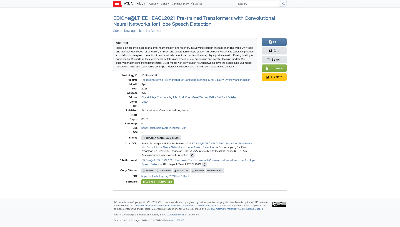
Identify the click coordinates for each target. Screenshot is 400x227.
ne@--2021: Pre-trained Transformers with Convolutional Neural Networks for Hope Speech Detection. (194, 21)
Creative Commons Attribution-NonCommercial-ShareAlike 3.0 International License (176, 205)
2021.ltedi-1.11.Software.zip (158, 181)
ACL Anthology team (174, 214)
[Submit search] (283, 4)
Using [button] (164, 3)
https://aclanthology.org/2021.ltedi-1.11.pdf (165, 176)
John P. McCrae (181, 97)
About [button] (152, 3)
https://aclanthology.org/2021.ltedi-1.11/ (163, 127)
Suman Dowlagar (125, 31)
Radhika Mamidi (150, 31)
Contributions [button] (179, 3)
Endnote (199, 170)
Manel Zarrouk (200, 97)
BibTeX (149, 170)
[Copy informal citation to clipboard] (204, 164)
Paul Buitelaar (229, 97)
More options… (215, 170)
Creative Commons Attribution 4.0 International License (235, 208)
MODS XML (183, 170)
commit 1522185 (175, 220)
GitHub (198, 3)
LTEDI (144, 101)
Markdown (165, 170)
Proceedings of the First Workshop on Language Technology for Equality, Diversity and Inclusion (195, 79)
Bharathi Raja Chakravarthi (156, 97)
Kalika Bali (215, 97)
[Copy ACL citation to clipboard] (192, 155)
